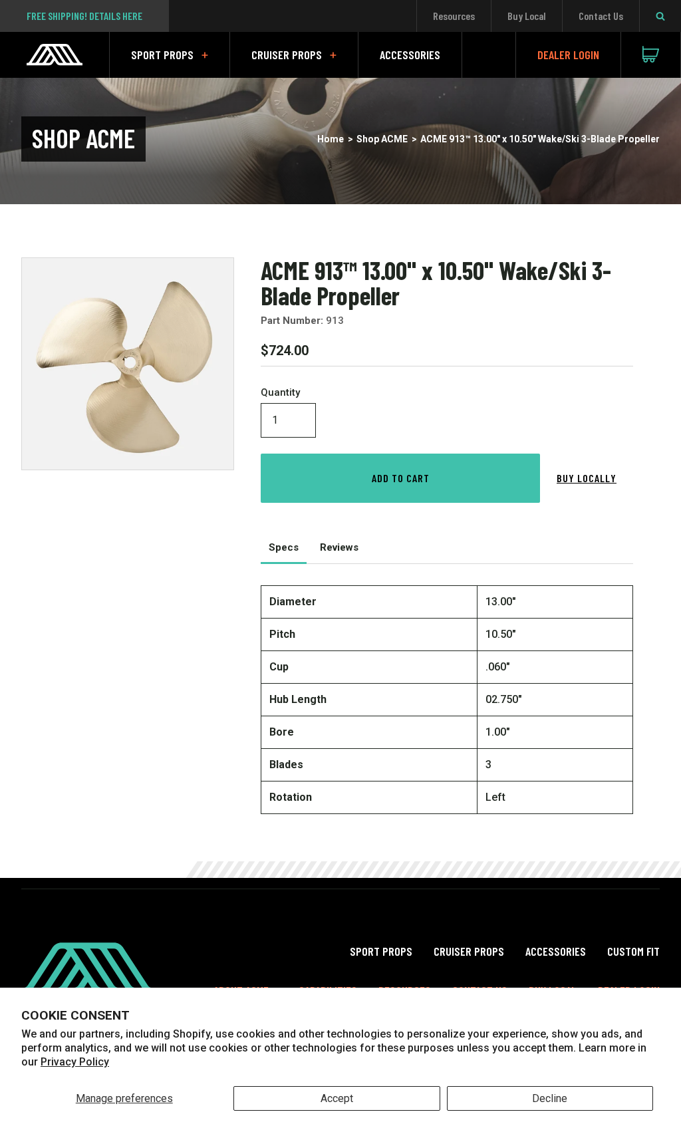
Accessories (410, 54)
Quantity (280, 393)
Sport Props (162, 54)
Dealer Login (568, 54)
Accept (337, 1098)
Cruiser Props (286, 54)
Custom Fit (633, 951)
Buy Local (526, 15)
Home (330, 139)
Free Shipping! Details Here (84, 15)
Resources (454, 15)
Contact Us (601, 15)
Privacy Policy (75, 1062)
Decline (549, 1098)
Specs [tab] (284, 547)
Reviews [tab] (339, 547)
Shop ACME (382, 139)
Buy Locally (586, 478)
